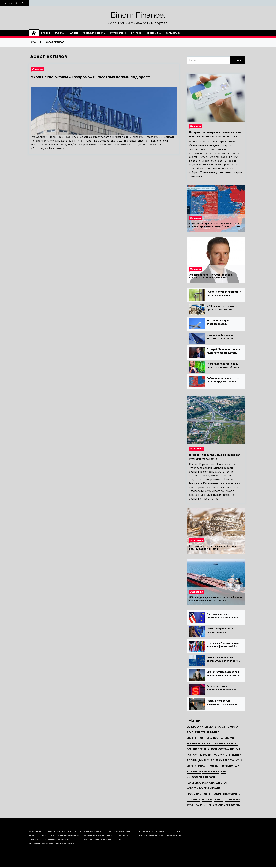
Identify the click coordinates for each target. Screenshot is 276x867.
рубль (190, 805)
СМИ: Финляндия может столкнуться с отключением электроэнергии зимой (223, 659)
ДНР (228, 755)
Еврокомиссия (233, 760)
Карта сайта (173, 33)
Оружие (215, 788)
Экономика (154, 33)
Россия (217, 794)
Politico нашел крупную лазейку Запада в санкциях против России (212, 547)
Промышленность (94, 33)
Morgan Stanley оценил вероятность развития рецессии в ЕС (220, 337)
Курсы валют (210, 771)
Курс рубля (194, 771)
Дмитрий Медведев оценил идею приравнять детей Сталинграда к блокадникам (224, 351)
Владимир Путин (198, 732)
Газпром (192, 755)
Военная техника (198, 749)
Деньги (236, 755)
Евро (218, 760)
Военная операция (225, 738)
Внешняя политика (199, 738)
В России (220, 727)
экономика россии (228, 805)
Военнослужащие (222, 749)
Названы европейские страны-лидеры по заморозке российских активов (222, 630)
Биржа (209, 727)
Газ (238, 749)
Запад (201, 766)
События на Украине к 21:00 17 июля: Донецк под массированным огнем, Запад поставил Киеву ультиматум (215, 225)
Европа (191, 766)
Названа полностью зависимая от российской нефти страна (222, 702)
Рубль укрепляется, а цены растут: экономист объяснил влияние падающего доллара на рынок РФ (224, 366)
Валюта (59, 33)
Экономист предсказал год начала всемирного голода (223, 674)
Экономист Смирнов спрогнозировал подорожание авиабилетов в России (223, 322)
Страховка (193, 799)
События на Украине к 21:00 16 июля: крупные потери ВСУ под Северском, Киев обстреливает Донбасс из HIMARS (223, 380)
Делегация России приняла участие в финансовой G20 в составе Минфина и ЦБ (223, 645)
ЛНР (223, 771)
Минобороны (195, 777)
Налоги (73, 33)
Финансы (136, 33)
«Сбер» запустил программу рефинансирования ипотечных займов (224, 293)
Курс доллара (230, 766)
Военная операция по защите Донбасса (212, 743)
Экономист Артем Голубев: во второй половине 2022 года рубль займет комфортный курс (211, 276)
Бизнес (45, 33)
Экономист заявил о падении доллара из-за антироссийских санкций (221, 688)
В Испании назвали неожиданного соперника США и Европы (222, 616)
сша (211, 805)
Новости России (198, 788)
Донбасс (204, 760)
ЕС (212, 760)
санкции (201, 805)
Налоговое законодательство (207, 783)
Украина (207, 799)
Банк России (195, 727)
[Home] (34, 33)
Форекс (218, 799)
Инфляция (213, 766)
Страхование (118, 33)
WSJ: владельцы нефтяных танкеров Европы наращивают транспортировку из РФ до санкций (215, 598)
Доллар (192, 760)
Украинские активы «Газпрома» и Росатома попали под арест (90, 77)
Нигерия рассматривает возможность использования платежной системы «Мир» (215, 134)
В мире (214, 732)
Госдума (218, 755)
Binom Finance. (138, 15)
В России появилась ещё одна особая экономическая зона (214, 456)
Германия (205, 755)
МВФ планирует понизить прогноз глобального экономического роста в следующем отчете (222, 308)
